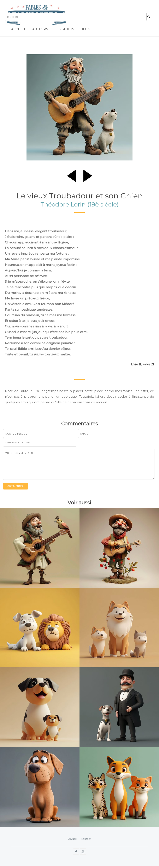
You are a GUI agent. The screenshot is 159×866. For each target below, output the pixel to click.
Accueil (18, 29)
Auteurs (40, 29)
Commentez (15, 486)
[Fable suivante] (87, 175)
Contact (86, 839)
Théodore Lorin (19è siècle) (79, 204)
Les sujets (64, 29)
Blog (85, 29)
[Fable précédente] (71, 175)
